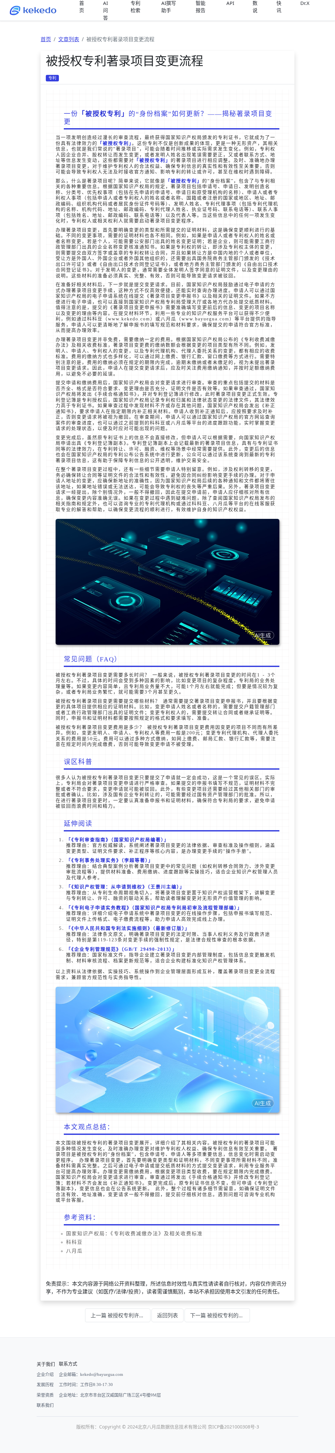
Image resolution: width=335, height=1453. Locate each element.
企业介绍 (45, 1374)
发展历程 (45, 1384)
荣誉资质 (45, 1395)
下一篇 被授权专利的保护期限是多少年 (220, 1315)
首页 (46, 39)
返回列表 (167, 1315)
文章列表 (68, 39)
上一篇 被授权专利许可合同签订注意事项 (120, 1315)
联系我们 (45, 1405)
